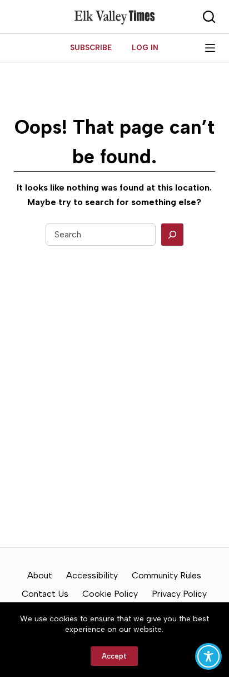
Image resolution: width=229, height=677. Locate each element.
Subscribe (91, 47)
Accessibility (92, 575)
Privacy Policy (179, 593)
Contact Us (45, 593)
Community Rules (166, 575)
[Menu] (210, 48)
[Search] (172, 234)
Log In (145, 47)
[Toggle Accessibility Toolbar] (208, 656)
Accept (114, 656)
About (39, 575)
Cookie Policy (110, 593)
